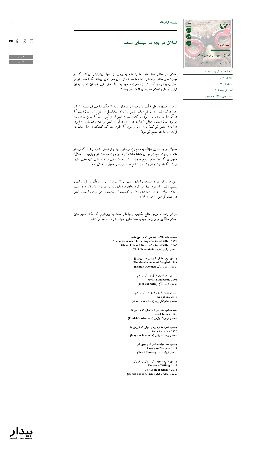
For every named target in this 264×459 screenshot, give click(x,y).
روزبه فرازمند (168, 22)
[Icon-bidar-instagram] (31, 41)
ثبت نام (21, 57)
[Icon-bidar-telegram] (24, 41)
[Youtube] (10, 41)
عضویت (21, 62)
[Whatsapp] (17, 41)
